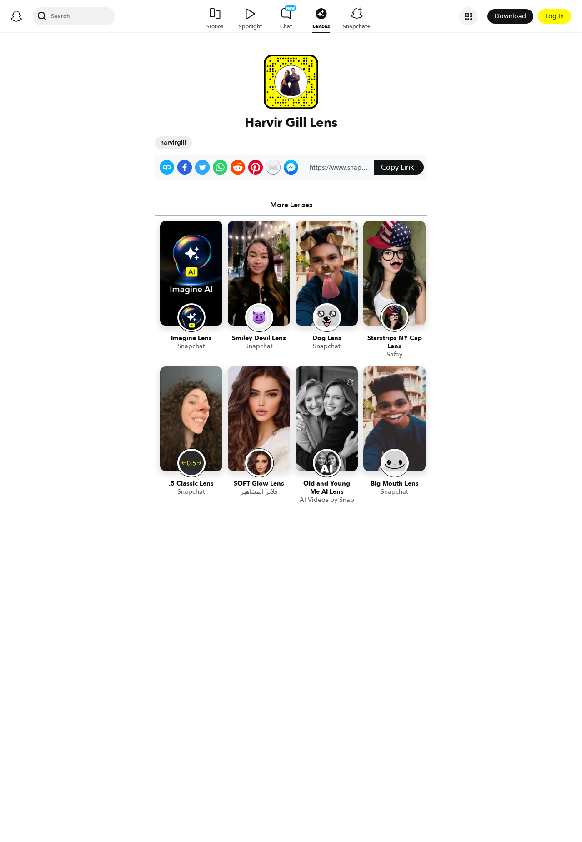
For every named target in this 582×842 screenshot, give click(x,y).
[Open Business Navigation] (468, 16)
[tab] (291, 205)
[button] (167, 167)
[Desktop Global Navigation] (16, 16)
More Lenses (291, 205)
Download (510, 16)
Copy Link (397, 167)
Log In (554, 16)
